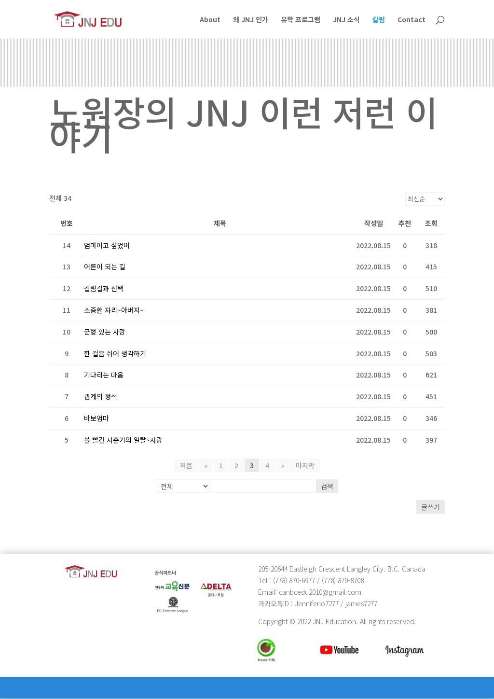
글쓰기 (430, 507)
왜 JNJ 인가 (250, 20)
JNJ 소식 (346, 20)
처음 (186, 465)
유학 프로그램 (300, 20)
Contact (411, 20)
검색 (327, 486)
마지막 (305, 465)
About (210, 20)
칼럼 (378, 20)
